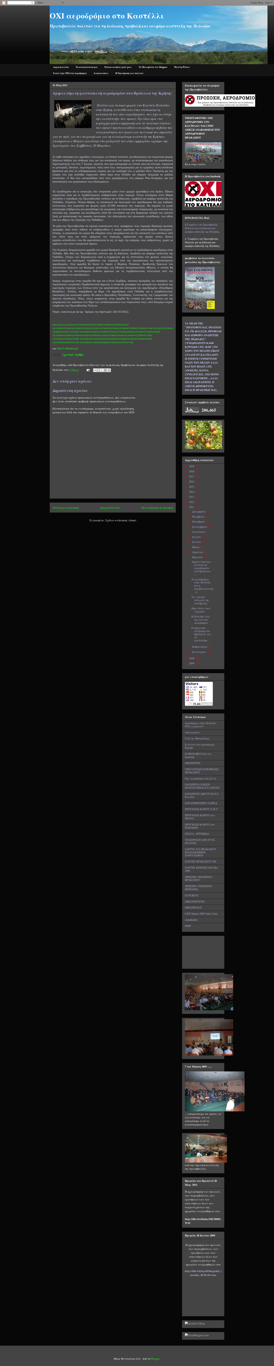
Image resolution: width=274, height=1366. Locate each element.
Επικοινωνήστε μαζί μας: (118, 67)
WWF (188, 926)
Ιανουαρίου (199, 652)
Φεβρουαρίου (200, 646)
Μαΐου (196, 547)
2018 (192, 471)
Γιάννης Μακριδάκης (197, 738)
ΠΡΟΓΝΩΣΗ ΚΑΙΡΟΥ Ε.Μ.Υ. (201, 809)
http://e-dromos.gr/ (67, 348)
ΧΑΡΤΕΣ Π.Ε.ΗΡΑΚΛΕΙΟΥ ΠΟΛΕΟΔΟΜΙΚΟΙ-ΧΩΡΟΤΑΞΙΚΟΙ (200, 852)
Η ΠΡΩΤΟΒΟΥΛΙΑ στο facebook (198, 755)
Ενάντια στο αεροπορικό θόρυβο (199, 746)
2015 (192, 486)
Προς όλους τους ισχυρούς (201, 609)
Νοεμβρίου (198, 516)
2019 (192, 466)
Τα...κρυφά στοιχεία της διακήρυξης (200, 600)
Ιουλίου (197, 537)
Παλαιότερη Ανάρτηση (157, 507)
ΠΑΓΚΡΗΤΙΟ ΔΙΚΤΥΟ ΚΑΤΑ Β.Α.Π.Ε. (201, 795)
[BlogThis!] (98, 370)
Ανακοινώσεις (101, 73)
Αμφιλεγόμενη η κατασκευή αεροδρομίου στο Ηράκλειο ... (201, 568)
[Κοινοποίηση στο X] (102, 370)
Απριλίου (198, 552)
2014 (192, 491)
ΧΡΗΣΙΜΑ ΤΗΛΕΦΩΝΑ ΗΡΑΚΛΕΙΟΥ (198, 878)
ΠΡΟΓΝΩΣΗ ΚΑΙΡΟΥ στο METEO (200, 816)
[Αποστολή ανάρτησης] (88, 370)
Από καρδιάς (192, 732)
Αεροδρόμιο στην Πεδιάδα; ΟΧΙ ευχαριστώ (201, 724)
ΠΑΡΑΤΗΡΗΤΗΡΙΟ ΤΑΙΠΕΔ (201, 803)
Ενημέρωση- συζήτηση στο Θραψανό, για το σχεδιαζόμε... (201, 634)
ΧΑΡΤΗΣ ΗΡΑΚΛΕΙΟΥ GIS (200, 861)
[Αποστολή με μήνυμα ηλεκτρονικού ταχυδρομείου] (95, 370)
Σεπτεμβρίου (200, 527)
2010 (192, 658)
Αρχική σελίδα (61, 67)
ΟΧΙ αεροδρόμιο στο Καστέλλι (107, 15)
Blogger (155, 1358)
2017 (192, 476)
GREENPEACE (193, 907)
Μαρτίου (197, 557)
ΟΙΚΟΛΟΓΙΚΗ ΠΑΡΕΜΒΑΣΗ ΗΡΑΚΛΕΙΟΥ (201, 770)
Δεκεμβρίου (199, 511)
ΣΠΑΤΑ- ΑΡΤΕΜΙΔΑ (197, 833)
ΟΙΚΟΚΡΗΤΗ (192, 763)
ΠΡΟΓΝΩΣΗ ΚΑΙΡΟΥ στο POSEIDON (200, 826)
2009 (192, 663)
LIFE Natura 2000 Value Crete (201, 913)
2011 (192, 507)
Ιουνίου (197, 542)
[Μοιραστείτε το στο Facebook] (105, 370)
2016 (192, 481)
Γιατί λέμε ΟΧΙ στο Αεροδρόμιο (70, 73)
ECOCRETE (192, 895)
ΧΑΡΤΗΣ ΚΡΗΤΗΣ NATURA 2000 (201, 869)
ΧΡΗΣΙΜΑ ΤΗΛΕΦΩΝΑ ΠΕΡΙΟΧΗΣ (198, 887)
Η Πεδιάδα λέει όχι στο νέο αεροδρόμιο (200, 620)
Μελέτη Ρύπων (182, 67)
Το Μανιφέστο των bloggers (153, 67)
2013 (192, 497)
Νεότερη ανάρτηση (66, 507)
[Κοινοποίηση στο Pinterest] (109, 370)
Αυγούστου (199, 532)
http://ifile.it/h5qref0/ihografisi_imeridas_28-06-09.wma (203, 1273)
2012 (192, 502)
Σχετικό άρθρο (73, 354)
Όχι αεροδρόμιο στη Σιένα (200, 778)
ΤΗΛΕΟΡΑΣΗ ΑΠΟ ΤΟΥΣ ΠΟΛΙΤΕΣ (200, 841)
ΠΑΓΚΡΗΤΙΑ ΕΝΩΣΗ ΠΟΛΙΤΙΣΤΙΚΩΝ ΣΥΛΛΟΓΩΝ (202, 786)
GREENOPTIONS (195, 901)
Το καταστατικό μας (87, 67)
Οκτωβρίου (199, 521)
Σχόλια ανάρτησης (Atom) (120, 520)
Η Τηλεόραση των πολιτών (129, 73)
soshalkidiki (191, 920)
